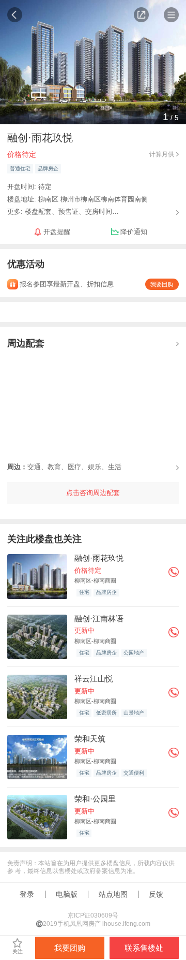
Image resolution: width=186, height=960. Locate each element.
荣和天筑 (89, 738)
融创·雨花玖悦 (98, 558)
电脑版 (67, 894)
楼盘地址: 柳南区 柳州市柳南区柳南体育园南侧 (77, 199)
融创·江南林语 (98, 618)
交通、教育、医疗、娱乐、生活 (64, 467)
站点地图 (113, 894)
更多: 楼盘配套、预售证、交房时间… (63, 211)
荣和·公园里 (95, 798)
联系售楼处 (144, 947)
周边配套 (25, 343)
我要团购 (161, 284)
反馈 (156, 894)
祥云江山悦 (93, 678)
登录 (27, 894)
